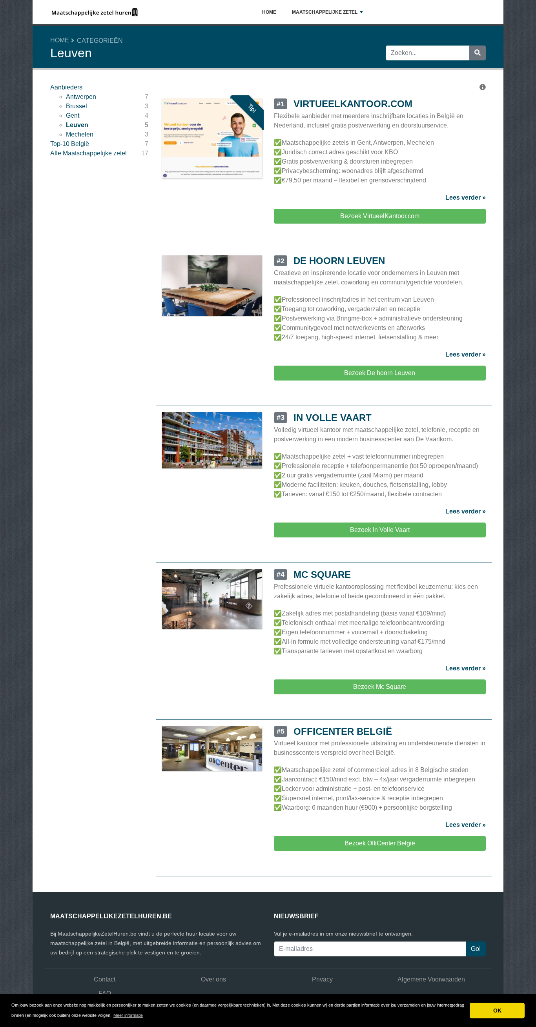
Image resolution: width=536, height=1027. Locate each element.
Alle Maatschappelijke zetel (88, 153)
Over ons (213, 979)
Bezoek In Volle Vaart (380, 529)
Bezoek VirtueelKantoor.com (379, 216)
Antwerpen (81, 96)
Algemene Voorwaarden (431, 979)
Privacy (322, 979)
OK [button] (497, 1010)
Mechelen (79, 134)
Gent (72, 115)
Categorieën (100, 40)
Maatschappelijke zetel (324, 12)
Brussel (76, 106)
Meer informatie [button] (128, 1015)
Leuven (77, 125)
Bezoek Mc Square (379, 686)
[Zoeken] (477, 53)
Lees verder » (465, 197)
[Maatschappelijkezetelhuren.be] (94, 12)
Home (269, 12)
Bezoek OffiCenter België (380, 843)
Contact (104, 979)
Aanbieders (66, 87)
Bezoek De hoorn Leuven (379, 373)
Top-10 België (69, 143)
